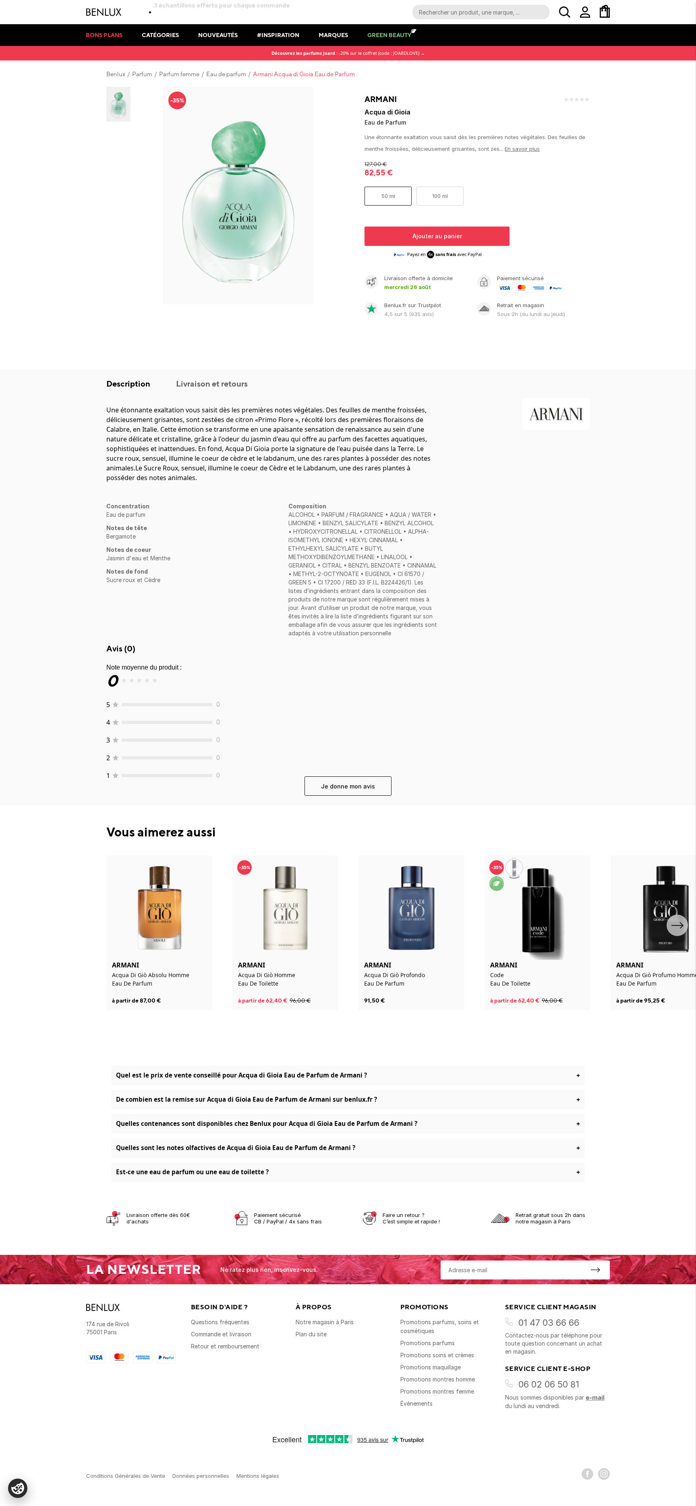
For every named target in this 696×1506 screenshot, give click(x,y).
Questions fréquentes (220, 1322)
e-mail (595, 1397)
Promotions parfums (427, 1343)
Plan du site (311, 1334)
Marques (333, 34)
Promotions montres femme (437, 1391)
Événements (416, 1403)
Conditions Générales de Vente (125, 1476)
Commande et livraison (221, 1334)
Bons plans (104, 34)
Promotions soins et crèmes (437, 1355)
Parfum (142, 74)
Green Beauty (389, 34)
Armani (381, 99)
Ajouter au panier (437, 236)
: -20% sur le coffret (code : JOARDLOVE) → (348, 53)
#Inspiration (278, 34)
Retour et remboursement (225, 1346)
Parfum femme (179, 74)
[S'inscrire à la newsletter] (595, 1270)
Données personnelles (200, 1476)
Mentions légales (257, 1476)
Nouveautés (218, 34)
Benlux (115, 74)
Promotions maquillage (430, 1367)
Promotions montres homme (437, 1379)
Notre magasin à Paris (325, 1322)
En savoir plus (522, 149)
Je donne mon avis (348, 786)
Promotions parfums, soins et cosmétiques (439, 1326)
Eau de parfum (226, 74)
